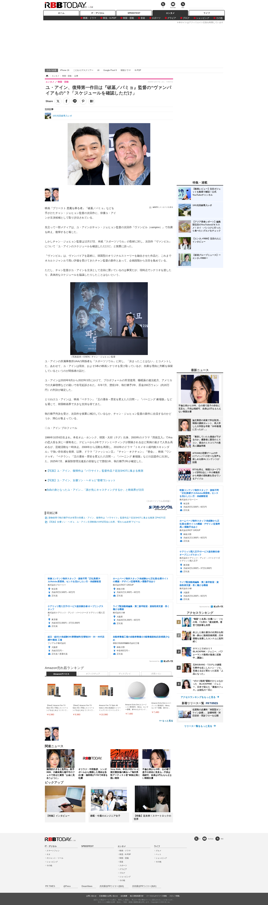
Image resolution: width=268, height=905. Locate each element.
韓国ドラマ (126, 70)
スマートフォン (53, 851)
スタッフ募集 (174, 896)
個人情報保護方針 (137, 896)
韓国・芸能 (128, 18)
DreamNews (87, 886)
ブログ (186, 18)
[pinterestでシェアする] (83, 101)
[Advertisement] (134, 45)
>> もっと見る (166, 720)
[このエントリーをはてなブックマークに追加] (91, 101)
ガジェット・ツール (55, 858)
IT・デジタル (97, 13)
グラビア (171, 18)
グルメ (158, 851)
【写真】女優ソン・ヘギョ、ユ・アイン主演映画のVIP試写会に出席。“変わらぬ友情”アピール (94, 522)
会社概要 (124, 896)
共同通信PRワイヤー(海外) (144, 886)
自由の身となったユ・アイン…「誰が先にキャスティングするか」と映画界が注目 (95, 489)
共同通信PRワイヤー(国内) (112, 886)
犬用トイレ (156, 674)
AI (98, 70)
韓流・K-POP (109, 18)
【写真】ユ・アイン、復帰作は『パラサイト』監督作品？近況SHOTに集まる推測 (94, 470)
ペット (158, 854)
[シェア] (66, 101)
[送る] (74, 101)
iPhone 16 (64, 70)
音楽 (143, 18)
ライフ (206, 13)
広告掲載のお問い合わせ (108, 896)
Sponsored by (154, 661)
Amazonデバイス (61, 674)
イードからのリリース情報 (156, 896)
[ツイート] (58, 101)
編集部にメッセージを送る (163, 207)
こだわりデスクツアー (83, 70)
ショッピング (202, 18)
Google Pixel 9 (110, 70)
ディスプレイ (125, 674)
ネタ (48, 854)
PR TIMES (50, 886)
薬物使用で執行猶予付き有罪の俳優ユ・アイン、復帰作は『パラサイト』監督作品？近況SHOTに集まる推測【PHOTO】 (107, 517)
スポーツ (156, 18)
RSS (222, 838)
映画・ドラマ (89, 18)
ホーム (61, 13)
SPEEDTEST (134, 13)
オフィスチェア (93, 674)
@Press (67, 886)
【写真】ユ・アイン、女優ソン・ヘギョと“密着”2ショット (81, 480)
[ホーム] (47, 76)
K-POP (138, 70)
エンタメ (170, 13)
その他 (219, 18)
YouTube (210, 838)
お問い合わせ (91, 896)
